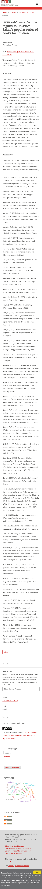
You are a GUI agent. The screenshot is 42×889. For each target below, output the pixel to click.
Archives (13, 12)
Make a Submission (12, 768)
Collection (18, 866)
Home (4, 12)
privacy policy (25, 880)
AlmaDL (8, 861)
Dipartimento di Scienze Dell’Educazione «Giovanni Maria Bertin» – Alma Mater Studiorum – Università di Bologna (18, 849)
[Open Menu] (37, 3)
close (37, 872)
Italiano (7, 756)
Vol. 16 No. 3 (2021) (26, 12)
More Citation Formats (12, 689)
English (8, 753)
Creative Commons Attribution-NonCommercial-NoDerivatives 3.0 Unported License (19, 735)
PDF (7, 652)
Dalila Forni (7, 42)
